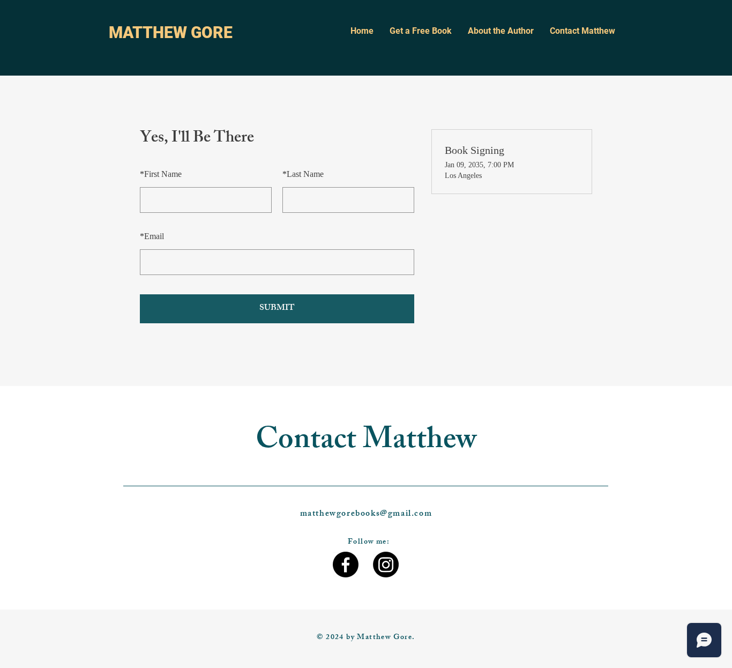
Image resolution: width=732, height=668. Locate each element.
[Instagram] (386, 564)
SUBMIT (277, 308)
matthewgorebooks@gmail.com (366, 514)
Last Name (303, 174)
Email (152, 236)
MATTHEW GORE (171, 32)
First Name (161, 174)
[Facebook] (345, 564)
